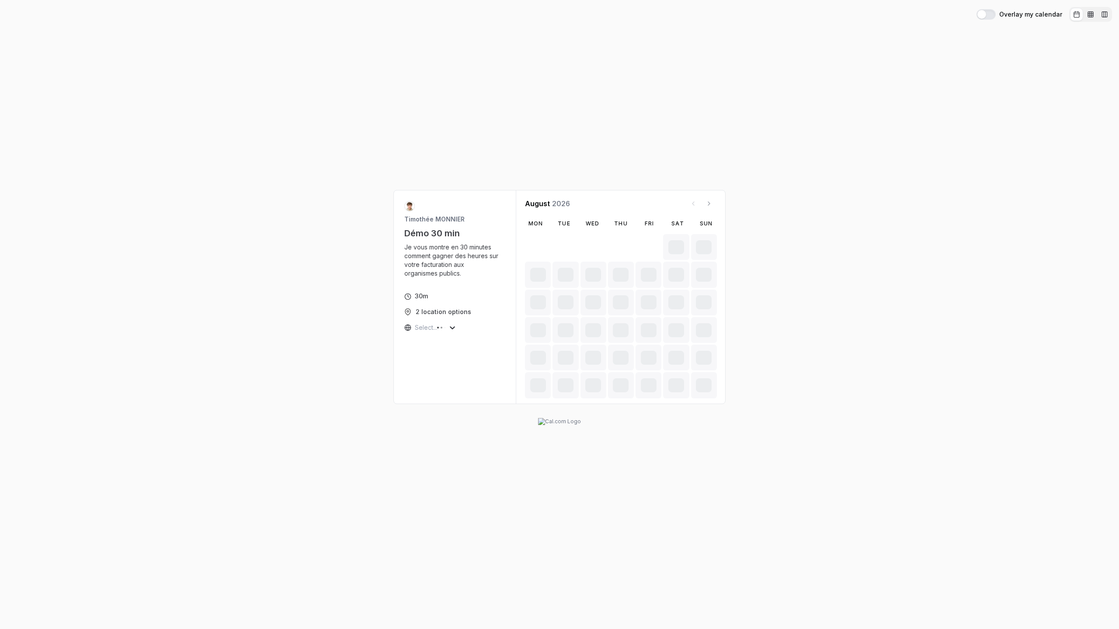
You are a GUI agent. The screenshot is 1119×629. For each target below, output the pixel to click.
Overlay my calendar (1030, 14)
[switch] (986, 14)
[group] (1090, 14)
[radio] (1076, 14)
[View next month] (709, 203)
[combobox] (416, 327)
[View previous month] (693, 203)
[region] (455, 260)
